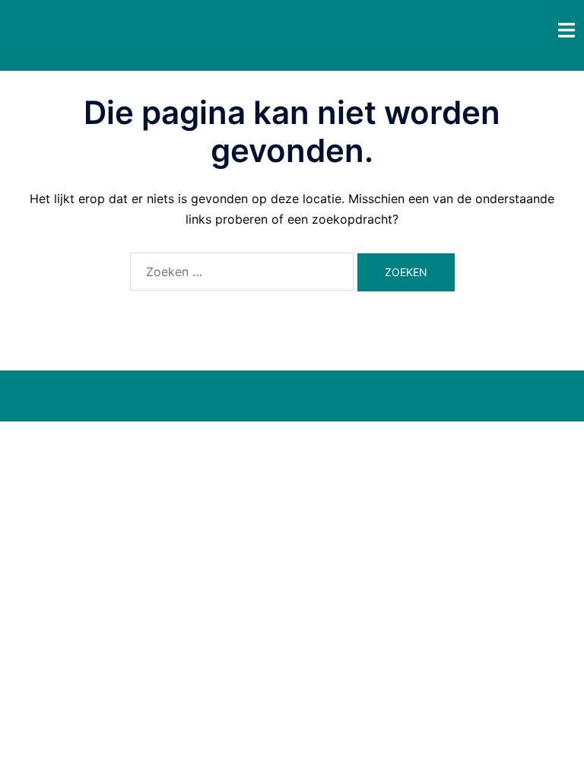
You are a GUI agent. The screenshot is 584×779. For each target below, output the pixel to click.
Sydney (320, 395)
